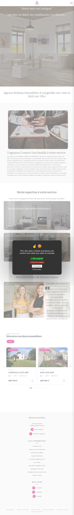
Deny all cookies (37, 262)
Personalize (37, 266)
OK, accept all (38, 258)
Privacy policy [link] (37, 269)
